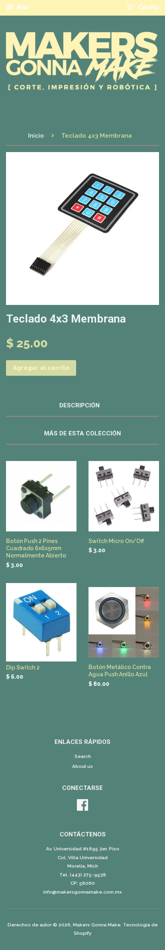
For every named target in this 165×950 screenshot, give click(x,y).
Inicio (36, 135)
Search (82, 756)
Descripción (79, 405)
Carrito (148, 7)
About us (82, 766)
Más (22, 7)
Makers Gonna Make (97, 925)
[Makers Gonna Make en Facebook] (82, 808)
